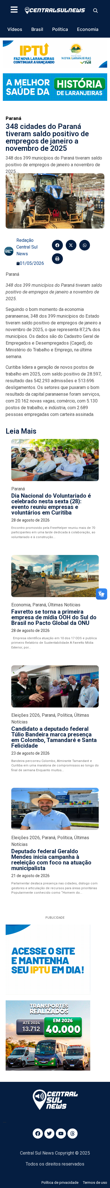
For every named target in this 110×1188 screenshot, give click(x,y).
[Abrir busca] (95, 10)
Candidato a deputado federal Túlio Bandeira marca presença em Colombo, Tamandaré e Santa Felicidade (54, 737)
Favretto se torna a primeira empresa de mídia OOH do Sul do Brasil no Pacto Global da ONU (53, 617)
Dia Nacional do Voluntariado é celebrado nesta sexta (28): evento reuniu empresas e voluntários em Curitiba (51, 504)
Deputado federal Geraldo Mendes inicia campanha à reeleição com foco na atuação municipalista (51, 859)
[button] (57, 245)
